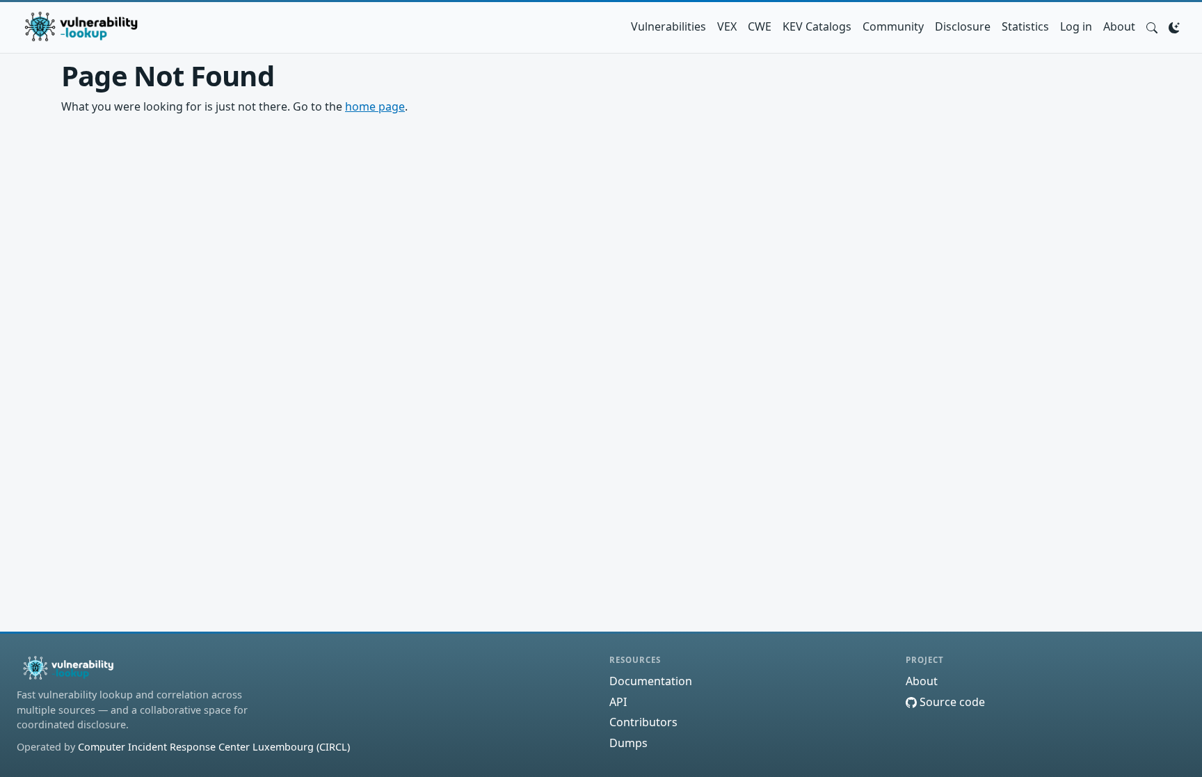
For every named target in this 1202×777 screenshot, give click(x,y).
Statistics (1025, 26)
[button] (1152, 26)
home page (375, 106)
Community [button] (893, 26)
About (1119, 26)
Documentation (650, 681)
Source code (951, 702)
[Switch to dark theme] (1174, 26)
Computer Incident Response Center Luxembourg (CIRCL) (214, 746)
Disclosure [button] (963, 26)
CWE (759, 26)
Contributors (643, 722)
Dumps (628, 743)
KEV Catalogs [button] (817, 26)
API (618, 702)
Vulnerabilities (668, 26)
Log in (1076, 26)
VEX (727, 26)
